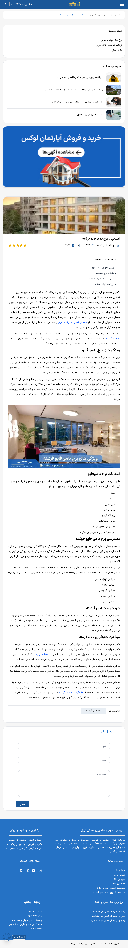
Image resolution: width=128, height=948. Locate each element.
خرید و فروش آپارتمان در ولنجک (25, 840)
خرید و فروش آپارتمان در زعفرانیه (24, 844)
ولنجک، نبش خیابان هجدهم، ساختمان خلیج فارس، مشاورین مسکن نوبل (25, 924)
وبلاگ (111, 15)
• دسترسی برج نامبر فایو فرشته (102, 278)
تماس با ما (119, 875)
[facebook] (27, 870)
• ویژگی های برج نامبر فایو (104, 267)
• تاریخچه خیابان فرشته (105, 284)
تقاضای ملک (118, 884)
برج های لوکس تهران (96, 15)
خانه (120, 15)
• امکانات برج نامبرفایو (106, 273)
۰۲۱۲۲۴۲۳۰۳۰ (17, 4)
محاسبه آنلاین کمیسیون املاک (109, 892)
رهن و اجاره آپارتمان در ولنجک (109, 912)
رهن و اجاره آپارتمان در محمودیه (108, 920)
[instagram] (40, 870)
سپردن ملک (119, 879)
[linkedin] (21, 870)
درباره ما (120, 870)
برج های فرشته (93, 710)
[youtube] (33, 870)
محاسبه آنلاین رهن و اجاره (111, 888)
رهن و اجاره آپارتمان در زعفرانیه (108, 916)
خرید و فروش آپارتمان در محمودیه (24, 849)
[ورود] (5, 4)
